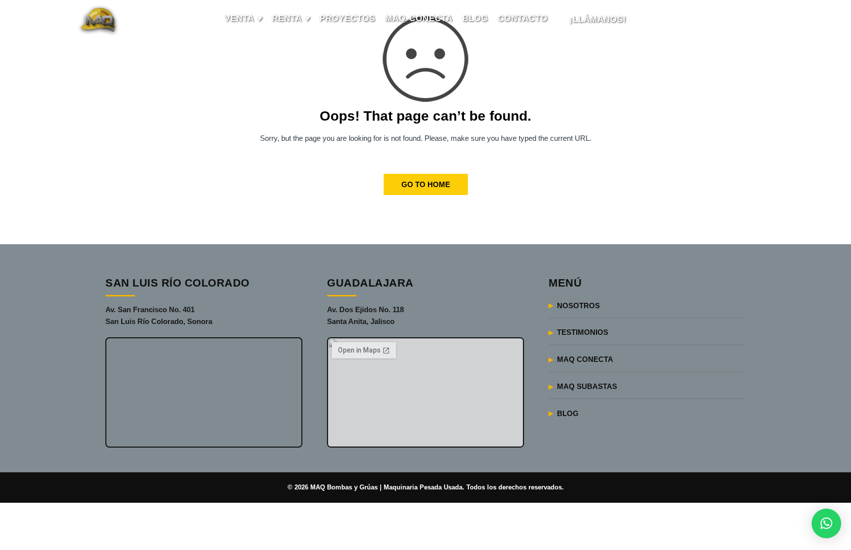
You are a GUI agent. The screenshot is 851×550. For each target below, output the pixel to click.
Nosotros (578, 305)
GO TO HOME (425, 184)
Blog (568, 413)
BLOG (475, 18)
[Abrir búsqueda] (761, 19)
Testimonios (582, 332)
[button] (826, 523)
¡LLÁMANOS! (597, 19)
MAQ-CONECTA (419, 18)
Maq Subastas (587, 386)
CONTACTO (523, 18)
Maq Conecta (585, 359)
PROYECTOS (347, 18)
